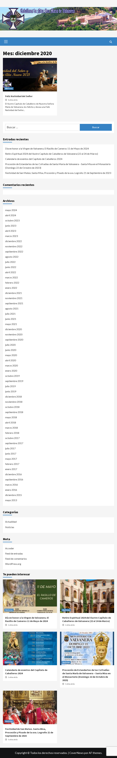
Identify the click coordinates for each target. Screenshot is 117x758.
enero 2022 (11, 287)
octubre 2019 (12, 375)
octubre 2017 (12, 438)
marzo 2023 (11, 235)
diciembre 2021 (13, 292)
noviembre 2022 (13, 246)
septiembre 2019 (14, 381)
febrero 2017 (12, 463)
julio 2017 (10, 448)
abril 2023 (10, 230)
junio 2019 (10, 391)
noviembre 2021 (13, 298)
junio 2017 (10, 453)
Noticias (9, 88)
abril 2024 (10, 215)
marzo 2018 (11, 427)
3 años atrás (70, 684)
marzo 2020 (11, 365)
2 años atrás (13, 625)
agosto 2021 (11, 308)
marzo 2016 (11, 484)
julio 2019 (10, 386)
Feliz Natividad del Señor (18, 96)
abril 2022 (10, 272)
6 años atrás (13, 100)
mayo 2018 (11, 417)
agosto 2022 (11, 256)
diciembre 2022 (13, 241)
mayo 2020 (11, 355)
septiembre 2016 (14, 479)
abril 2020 (10, 360)
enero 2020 (11, 370)
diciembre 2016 (13, 474)
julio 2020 (10, 344)
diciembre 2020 (13, 329)
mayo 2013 (11, 500)
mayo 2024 (11, 210)
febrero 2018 (12, 432)
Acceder (9, 548)
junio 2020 (10, 349)
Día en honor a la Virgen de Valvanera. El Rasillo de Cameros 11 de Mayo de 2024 (47, 148)
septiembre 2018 (14, 412)
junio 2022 (10, 267)
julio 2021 (10, 313)
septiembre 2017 (14, 443)
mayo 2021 (11, 324)
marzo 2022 (11, 277)
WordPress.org (13, 563)
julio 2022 (10, 261)
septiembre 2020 (14, 339)
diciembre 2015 (13, 494)
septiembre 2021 (14, 303)
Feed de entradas (14, 553)
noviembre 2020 (13, 334)
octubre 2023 (12, 220)
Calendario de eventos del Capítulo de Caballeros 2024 (33, 158)
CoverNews (76, 752)
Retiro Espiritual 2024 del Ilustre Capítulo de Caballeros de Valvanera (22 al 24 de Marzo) (51, 153)
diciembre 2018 (13, 396)
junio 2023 (10, 225)
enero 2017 (11, 469)
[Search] (111, 42)
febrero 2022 (12, 282)
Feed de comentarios (16, 558)
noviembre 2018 (13, 401)
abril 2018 (10, 422)
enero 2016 (11, 489)
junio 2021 (10, 318)
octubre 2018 (12, 406)
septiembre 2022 (14, 251)
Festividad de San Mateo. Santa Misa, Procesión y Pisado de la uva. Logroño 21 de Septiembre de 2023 (58, 172)
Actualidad (11, 521)
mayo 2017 (11, 458)
